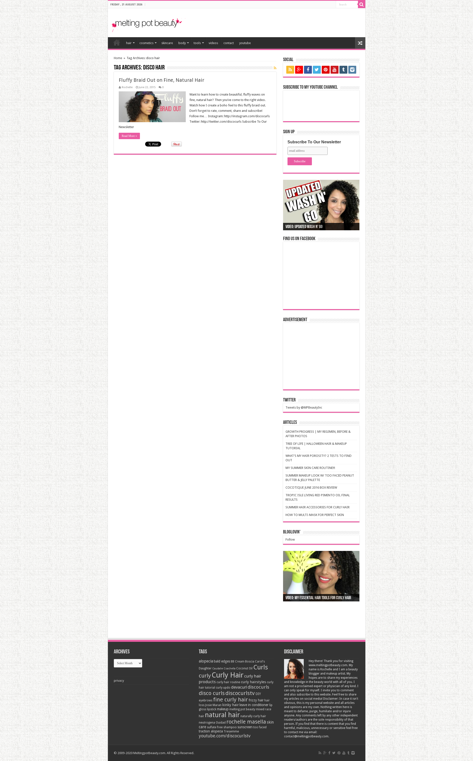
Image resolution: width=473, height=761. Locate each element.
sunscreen (245, 727)
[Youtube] (334, 70)
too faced (260, 727)
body (182, 43)
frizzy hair (256, 700)
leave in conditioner (254, 705)
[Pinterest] (326, 70)
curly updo (223, 687)
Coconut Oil (244, 668)
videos (213, 43)
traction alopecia (211, 731)
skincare (167, 43)
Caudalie (217, 668)
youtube (245, 43)
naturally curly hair (253, 716)
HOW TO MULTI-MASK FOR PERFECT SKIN (315, 515)
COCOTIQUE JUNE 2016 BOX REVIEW (311, 487)
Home (118, 58)
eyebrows (205, 700)
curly (205, 675)
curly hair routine (228, 682)
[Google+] (299, 70)
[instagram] (352, 70)
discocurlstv (240, 693)
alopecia (206, 661)
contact (228, 43)
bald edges (222, 661)
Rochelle (127, 87)
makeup (223, 709)
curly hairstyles (253, 682)
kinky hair (230, 705)
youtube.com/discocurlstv (225, 735)
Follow (290, 539)
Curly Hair (227, 675)
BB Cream (237, 661)
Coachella (230, 668)
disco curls (212, 693)
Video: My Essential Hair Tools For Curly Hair (318, 598)
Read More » (129, 136)
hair (129, 43)
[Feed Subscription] (275, 68)
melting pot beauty (242, 709)
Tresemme (231, 731)
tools (197, 43)
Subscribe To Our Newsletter (314, 142)
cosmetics (146, 43)
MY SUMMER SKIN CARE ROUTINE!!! (310, 468)
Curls (260, 667)
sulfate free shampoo (222, 727)
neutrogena (207, 722)
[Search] (361, 4)
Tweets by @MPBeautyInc (304, 407)
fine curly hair (230, 699)
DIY (258, 694)
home (116, 42)
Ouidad (221, 722)
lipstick (211, 709)
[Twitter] (317, 70)
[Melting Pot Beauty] (149, 24)
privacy (119, 680)
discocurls (258, 687)
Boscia (249, 661)
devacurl (239, 687)
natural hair (222, 715)
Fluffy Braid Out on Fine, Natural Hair (161, 80)
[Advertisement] (304, 20)
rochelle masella (246, 722)
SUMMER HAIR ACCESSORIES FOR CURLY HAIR (318, 507)
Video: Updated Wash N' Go (304, 227)
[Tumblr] (343, 70)
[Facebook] (308, 70)
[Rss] (290, 70)
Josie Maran (213, 705)
